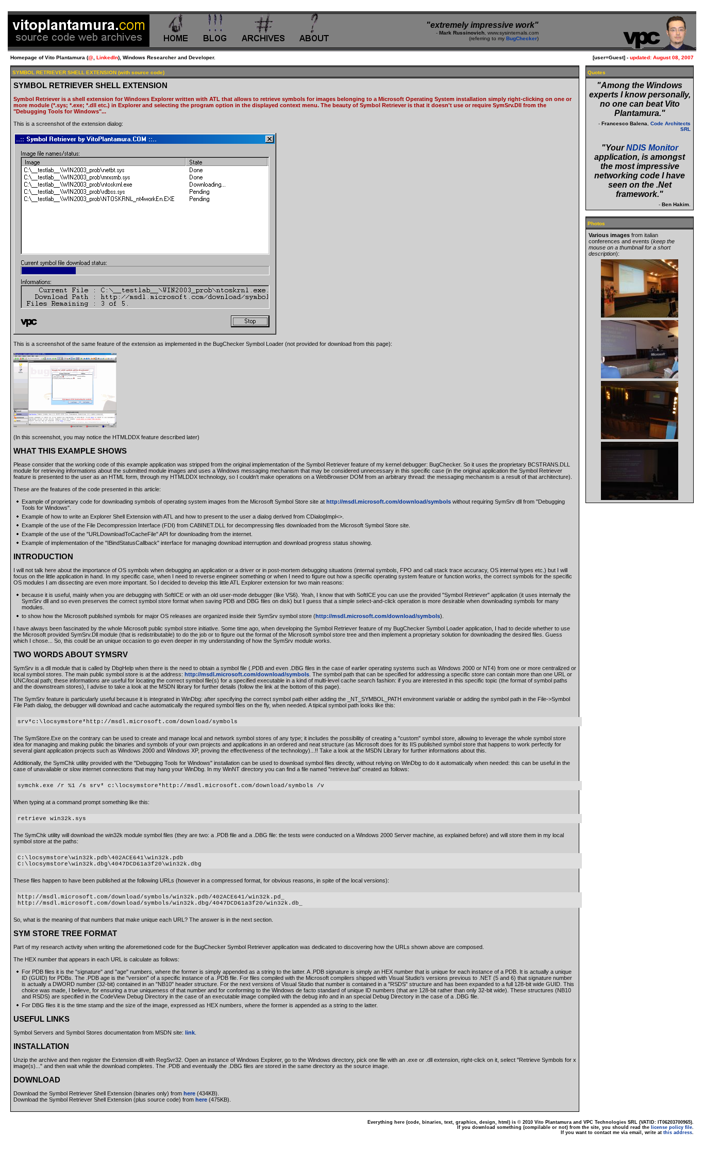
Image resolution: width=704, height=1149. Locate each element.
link (190, 1032)
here (189, 1093)
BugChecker (521, 38)
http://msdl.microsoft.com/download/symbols (388, 501)
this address (677, 1132)
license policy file (671, 1127)
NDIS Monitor (652, 147)
